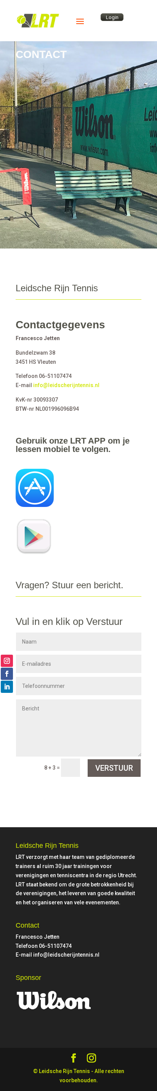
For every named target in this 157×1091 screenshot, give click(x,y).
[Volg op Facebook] (7, 674)
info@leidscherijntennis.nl (66, 385)
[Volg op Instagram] (7, 661)
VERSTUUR (114, 768)
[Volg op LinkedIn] (7, 687)
